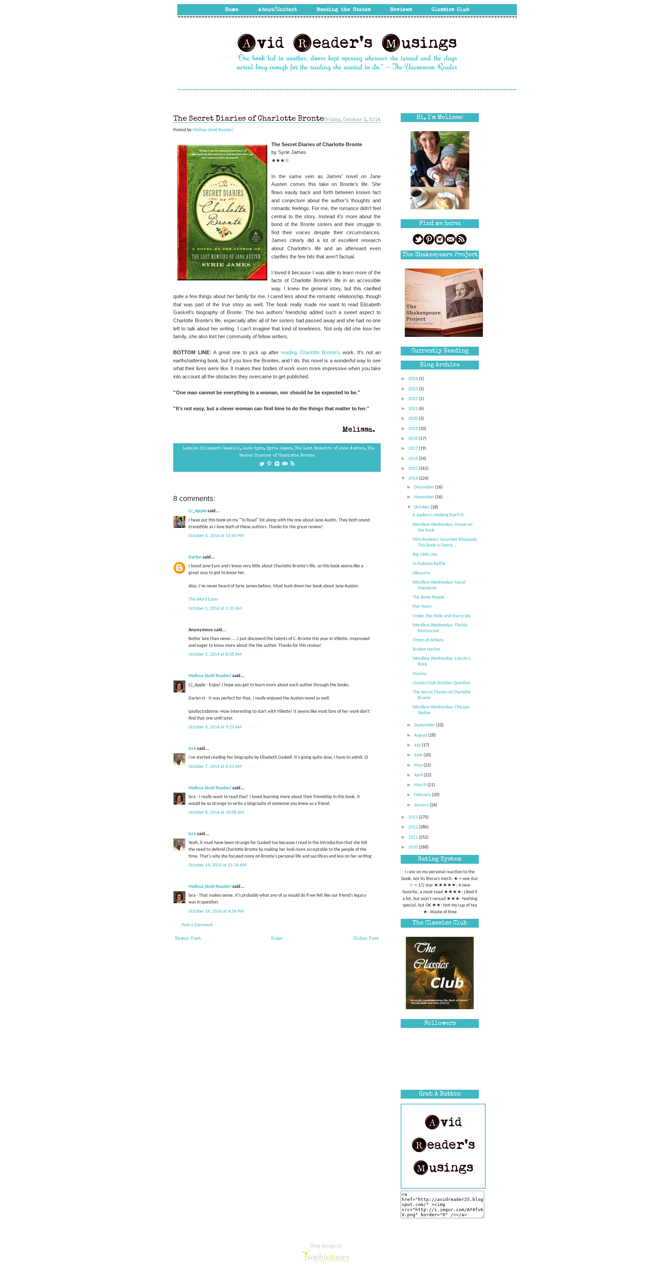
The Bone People (429, 597)
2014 (413, 478)
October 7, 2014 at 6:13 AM (215, 766)
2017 (413, 448)
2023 (413, 389)
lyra (192, 748)
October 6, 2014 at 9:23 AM (215, 727)
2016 (413, 458)
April (419, 775)
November (424, 497)
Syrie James (279, 448)
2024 (413, 378)
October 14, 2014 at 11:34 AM (217, 865)
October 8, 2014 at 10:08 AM (216, 812)
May (418, 765)
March (421, 785)
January (422, 805)
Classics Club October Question (441, 683)
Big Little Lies (425, 554)
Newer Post (188, 938)
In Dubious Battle (429, 563)
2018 (413, 438)
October (422, 507)
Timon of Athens (428, 640)
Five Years (422, 606)
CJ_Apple (197, 511)
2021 (413, 408)
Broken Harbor (427, 649)
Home (277, 938)
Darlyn (195, 557)
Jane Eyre (253, 448)
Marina (420, 673)
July (418, 745)
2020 (413, 418)
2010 (413, 847)
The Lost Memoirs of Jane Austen (330, 448)
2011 (413, 837)
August (421, 735)
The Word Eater (203, 599)
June (418, 755)
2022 (413, 398)
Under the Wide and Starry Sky (442, 616)
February (423, 794)
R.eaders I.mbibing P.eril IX (438, 515)
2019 (413, 428)
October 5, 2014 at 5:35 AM (215, 608)
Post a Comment (197, 925)
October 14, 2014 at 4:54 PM (216, 911)
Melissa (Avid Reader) (209, 675)
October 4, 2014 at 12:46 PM (216, 535)
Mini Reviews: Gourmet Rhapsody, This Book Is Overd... (445, 542)
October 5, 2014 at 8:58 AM (215, 654)
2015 (413, 468)
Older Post (366, 938)
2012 (413, 827)
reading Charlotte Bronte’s (310, 352)
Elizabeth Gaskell (220, 448)
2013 (413, 817)
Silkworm (421, 573)
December (424, 487)
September (425, 725)
